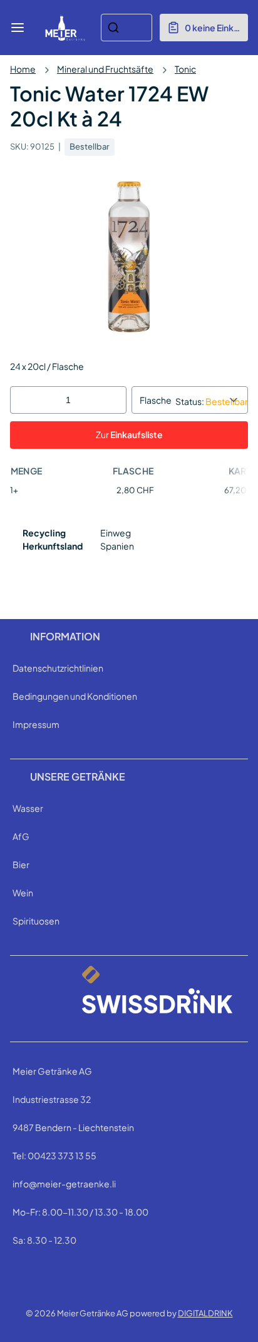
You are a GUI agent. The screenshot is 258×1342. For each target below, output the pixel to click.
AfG (21, 836)
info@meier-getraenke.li (64, 1183)
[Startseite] (65, 27)
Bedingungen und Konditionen (75, 696)
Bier (21, 864)
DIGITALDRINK (205, 1313)
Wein (23, 892)
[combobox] (126, 27)
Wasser (28, 808)
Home (23, 68)
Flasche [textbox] (156, 400)
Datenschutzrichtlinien (58, 668)
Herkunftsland (53, 545)
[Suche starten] (113, 27)
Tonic (185, 68)
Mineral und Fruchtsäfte (105, 68)
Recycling (44, 532)
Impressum (36, 724)
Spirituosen (36, 920)
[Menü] (18, 27)
